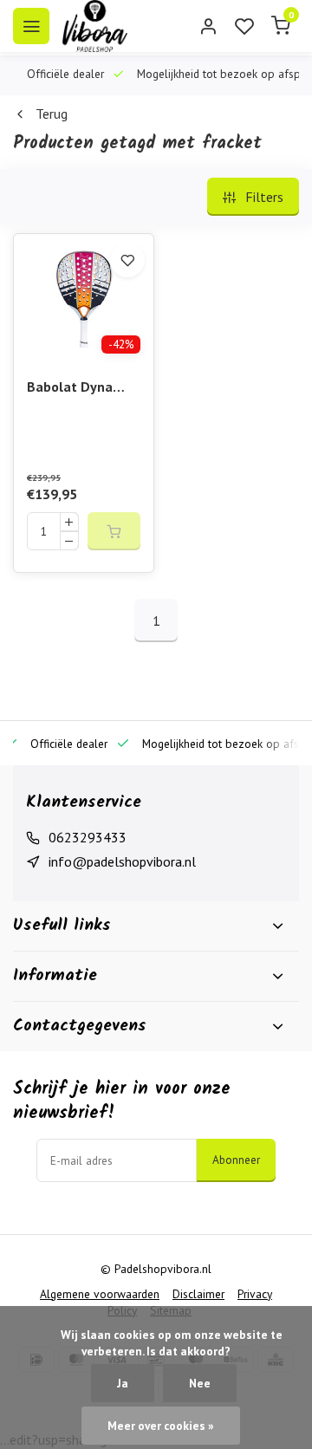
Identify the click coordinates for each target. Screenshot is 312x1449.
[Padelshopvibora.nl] (94, 26)
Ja (122, 1383)
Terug (52, 113)
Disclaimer (198, 1294)
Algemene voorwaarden (99, 1294)
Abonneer (236, 1159)
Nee (200, 1383)
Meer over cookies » (160, 1425)
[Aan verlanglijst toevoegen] (127, 260)
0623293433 (88, 837)
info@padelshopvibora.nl (122, 861)
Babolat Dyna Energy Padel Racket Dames (72, 388)
